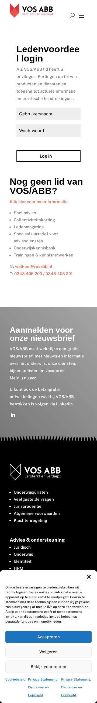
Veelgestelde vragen (34, 499)
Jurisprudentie (27, 506)
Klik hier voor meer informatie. (39, 201)
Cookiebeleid (15, 679)
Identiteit (23, 561)
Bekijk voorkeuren (48, 666)
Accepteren (48, 636)
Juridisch (22, 547)
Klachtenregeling (30, 520)
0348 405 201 (59, 273)
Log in (46, 156)
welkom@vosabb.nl (33, 266)
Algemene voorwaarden (37, 513)
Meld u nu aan (23, 378)
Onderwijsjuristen (31, 492)
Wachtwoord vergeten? (34, 143)
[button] (89, 577)
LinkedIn (64, 404)
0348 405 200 (28, 273)
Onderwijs (23, 554)
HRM (18, 568)
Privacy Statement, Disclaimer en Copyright (43, 687)
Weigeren (48, 651)
